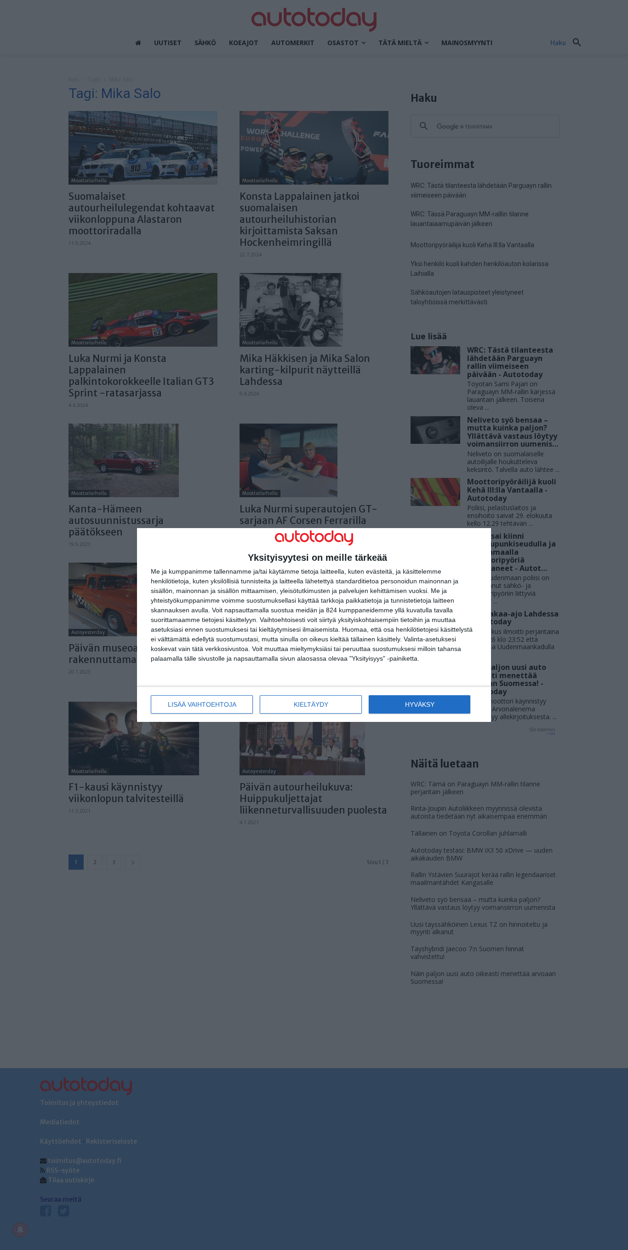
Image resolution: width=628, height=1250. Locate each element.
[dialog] (314, 625)
